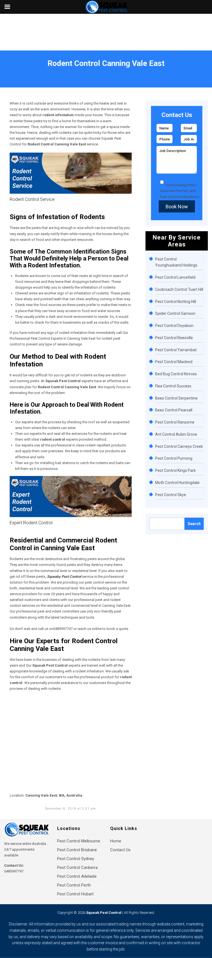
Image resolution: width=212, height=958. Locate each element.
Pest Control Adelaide (77, 876)
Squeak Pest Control (103, 913)
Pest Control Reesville (174, 338)
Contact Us (120, 849)
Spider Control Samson (175, 313)
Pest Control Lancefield (175, 277)
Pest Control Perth (74, 885)
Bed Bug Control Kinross (176, 374)
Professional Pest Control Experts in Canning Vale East (53, 338)
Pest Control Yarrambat (176, 350)
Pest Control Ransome (174, 422)
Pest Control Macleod (173, 362)
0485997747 (13, 871)
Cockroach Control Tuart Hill (179, 289)
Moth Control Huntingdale (177, 482)
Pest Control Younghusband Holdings (176, 262)
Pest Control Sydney (75, 858)
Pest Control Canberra (77, 867)
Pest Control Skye (170, 495)
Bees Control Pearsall (173, 410)
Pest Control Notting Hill (175, 301)
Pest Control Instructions (179, 197)
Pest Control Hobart (75, 894)
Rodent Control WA (36, 71)
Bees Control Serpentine (176, 398)
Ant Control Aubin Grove (176, 434)
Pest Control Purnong (173, 458)
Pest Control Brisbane (77, 849)
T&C (185, 191)
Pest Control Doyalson (174, 325)
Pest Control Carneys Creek (179, 446)
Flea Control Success (173, 386)
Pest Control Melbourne (78, 841)
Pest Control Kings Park (175, 470)
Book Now (177, 206)
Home (13, 71)
